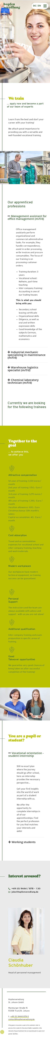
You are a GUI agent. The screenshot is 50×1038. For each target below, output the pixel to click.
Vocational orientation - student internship (26, 754)
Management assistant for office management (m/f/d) (27, 217)
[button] (27, 217)
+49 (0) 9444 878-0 (19, 1017)
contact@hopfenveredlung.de (21, 1019)
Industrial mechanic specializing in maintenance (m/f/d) (27, 354)
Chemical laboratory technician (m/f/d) (23, 381)
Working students (24, 842)
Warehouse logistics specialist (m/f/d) (23, 369)
